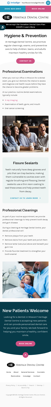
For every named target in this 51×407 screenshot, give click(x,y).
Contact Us (25, 61)
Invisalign (27, 376)
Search (31, 385)
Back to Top (25, 388)
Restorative (15, 376)
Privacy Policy (10, 385)
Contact (36, 376)
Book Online (38, 9)
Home (8, 372)
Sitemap (39, 385)
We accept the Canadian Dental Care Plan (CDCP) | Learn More (25, 25)
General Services (27, 372)
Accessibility (22, 385)
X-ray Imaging (11, 100)
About (16, 372)
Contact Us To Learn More (24, 198)
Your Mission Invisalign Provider (33, 3)
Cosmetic (41, 372)
